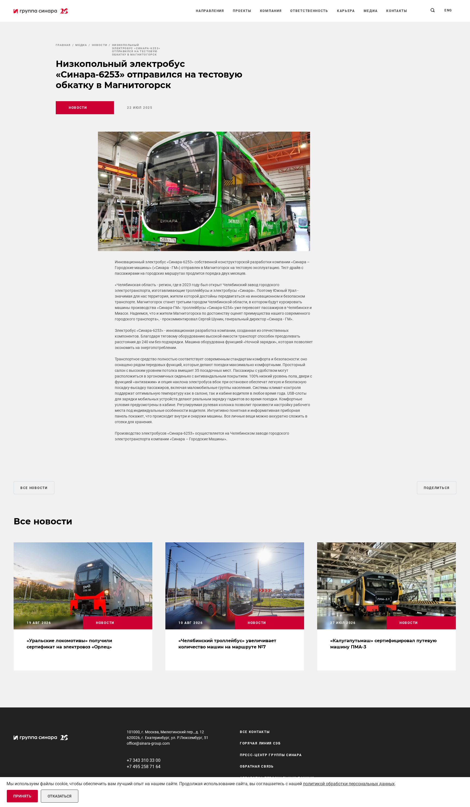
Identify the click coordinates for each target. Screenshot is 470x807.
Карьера (346, 11)
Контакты (396, 11)
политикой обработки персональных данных (349, 783)
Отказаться (60, 796)
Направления (210, 11)
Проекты (242, 11)
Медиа (371, 11)
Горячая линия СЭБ (260, 743)
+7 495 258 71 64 (143, 766)
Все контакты (255, 732)
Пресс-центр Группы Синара (271, 755)
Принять (22, 796)
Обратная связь (257, 766)
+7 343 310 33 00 (143, 760)
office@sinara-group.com (148, 743)
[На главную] (41, 11)
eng (448, 10)
